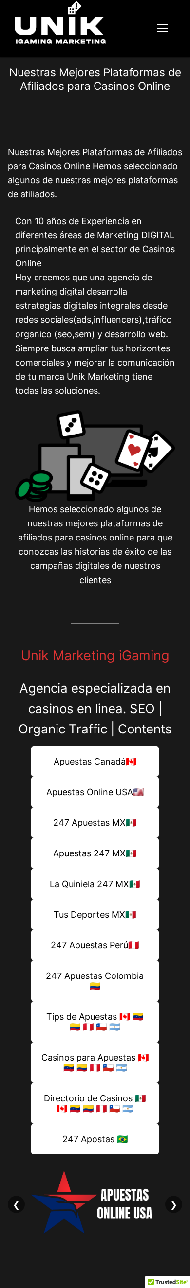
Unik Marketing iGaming (95, 655)
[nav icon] (162, 28)
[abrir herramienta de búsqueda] (135, 28)
